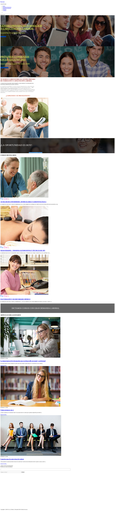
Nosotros (4, 9)
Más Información (4, 67)
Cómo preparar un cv (7, 410)
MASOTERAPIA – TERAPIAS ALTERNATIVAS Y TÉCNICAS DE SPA (22, 250)
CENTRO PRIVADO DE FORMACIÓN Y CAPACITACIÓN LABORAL (21, 27)
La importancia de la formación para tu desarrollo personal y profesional (23, 361)
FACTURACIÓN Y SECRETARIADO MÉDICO (15, 299)
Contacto (4, 10)
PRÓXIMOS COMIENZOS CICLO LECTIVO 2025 (14, 58)
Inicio (4, 6)
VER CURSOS (3, 36)
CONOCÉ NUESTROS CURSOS (35, 152)
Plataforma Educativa (7, 8)
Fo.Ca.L (2, 1)
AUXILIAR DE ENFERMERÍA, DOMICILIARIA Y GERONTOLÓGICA (23, 202)
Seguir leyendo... (3, 365)
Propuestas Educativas (7, 7)
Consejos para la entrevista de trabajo (12, 459)
